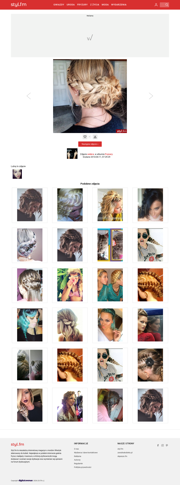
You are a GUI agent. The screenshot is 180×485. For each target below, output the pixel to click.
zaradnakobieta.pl (125, 453)
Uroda (71, 4)
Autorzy (77, 460)
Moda (105, 4)
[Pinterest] (167, 445)
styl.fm (120, 449)
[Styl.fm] (21, 5)
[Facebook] (158, 445)
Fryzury (82, 4)
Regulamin (78, 463)
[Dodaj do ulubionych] (85, 136)
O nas (76, 449)
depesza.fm (122, 456)
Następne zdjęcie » (90, 144)
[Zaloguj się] (156, 5)
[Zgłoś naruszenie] (95, 136)
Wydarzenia (119, 4)
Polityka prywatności (82, 467)
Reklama (77, 456)
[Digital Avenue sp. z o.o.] (25, 481)
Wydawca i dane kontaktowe (86, 453)
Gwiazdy (58, 4)
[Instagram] (162, 445)
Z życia (94, 4)
